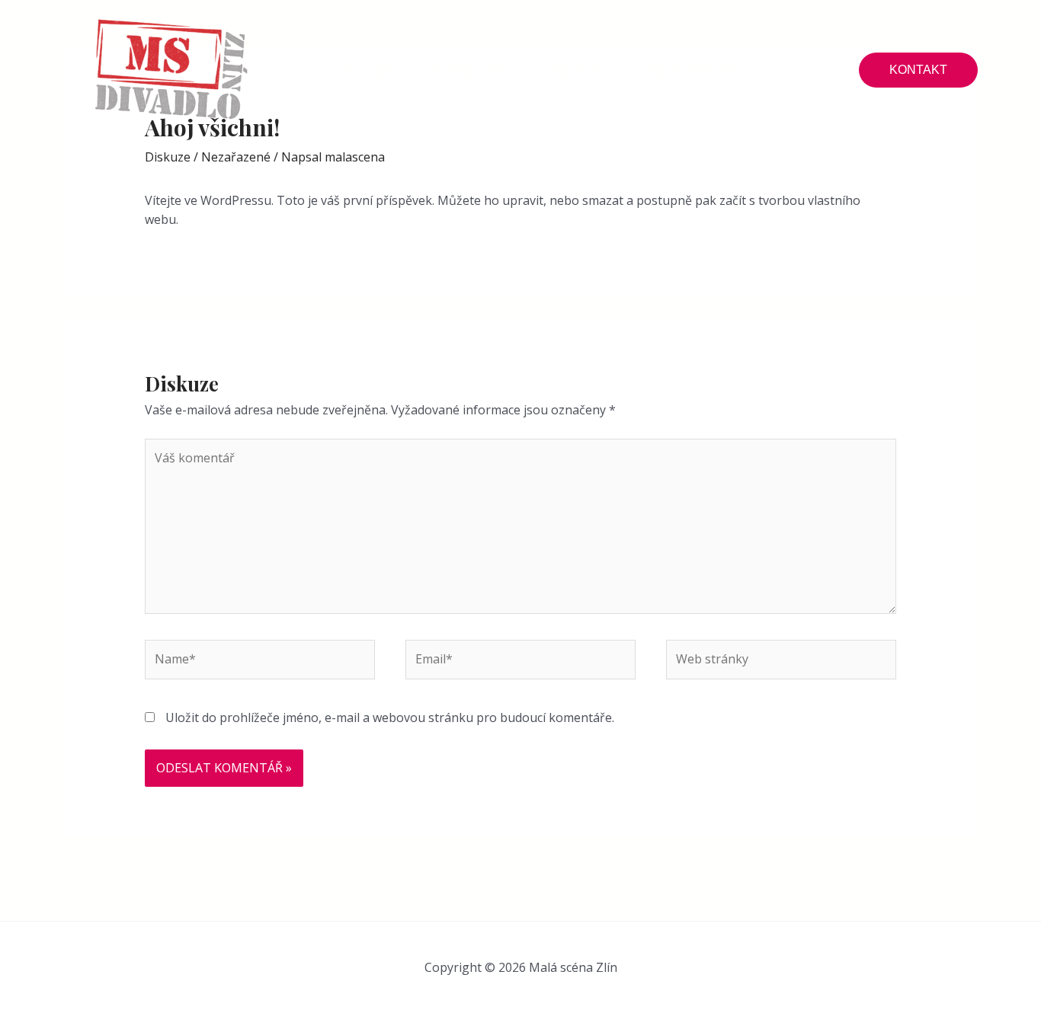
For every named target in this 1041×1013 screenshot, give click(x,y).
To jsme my (693, 70)
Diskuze (168, 157)
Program (470, 70)
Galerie (576, 70)
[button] (918, 70)
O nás (370, 70)
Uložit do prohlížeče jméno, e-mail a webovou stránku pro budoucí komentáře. (389, 717)
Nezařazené (236, 157)
